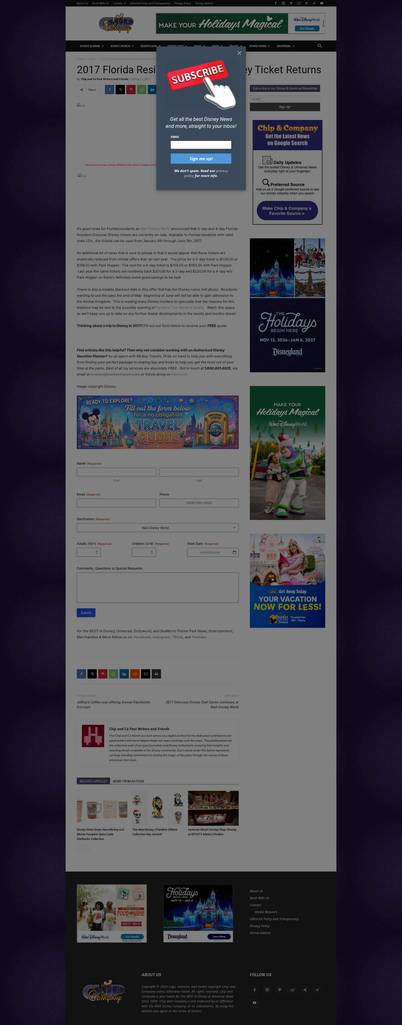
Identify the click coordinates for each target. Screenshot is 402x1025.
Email (175, 137)
